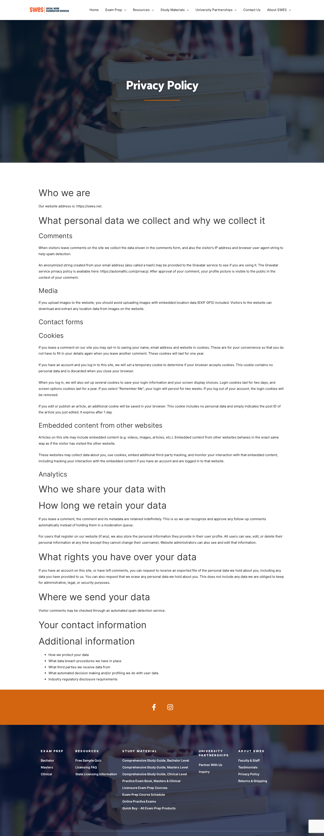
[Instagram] (170, 707)
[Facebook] (153, 707)
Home (94, 10)
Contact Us (252, 10)
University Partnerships (214, 10)
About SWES (277, 10)
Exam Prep (113, 10)
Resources (141, 10)
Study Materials (172, 10)
